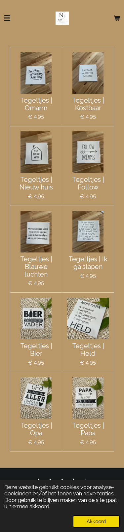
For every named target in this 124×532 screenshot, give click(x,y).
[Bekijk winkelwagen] (116, 18)
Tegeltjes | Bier (36, 350)
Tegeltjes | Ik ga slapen (87, 263)
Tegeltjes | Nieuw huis (36, 183)
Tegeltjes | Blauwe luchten (36, 267)
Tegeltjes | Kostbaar (88, 104)
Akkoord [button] (96, 521)
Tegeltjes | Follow (88, 183)
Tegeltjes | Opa (36, 429)
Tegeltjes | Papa (88, 429)
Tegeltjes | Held (88, 350)
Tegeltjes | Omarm (36, 104)
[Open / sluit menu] (7, 18)
